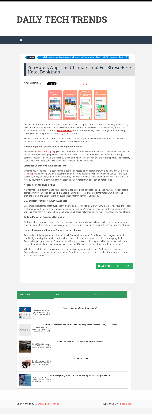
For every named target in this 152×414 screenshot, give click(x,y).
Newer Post (105, 265)
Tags (58, 294)
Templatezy (125, 403)
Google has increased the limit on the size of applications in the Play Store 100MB (80, 324)
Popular (24, 294)
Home (31, 57)
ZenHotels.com (64, 130)
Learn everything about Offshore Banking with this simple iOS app (80, 375)
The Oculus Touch (80, 358)
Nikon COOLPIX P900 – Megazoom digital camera (80, 341)
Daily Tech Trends (62, 19)
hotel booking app (47, 151)
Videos (96, 294)
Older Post (124, 265)
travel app (28, 173)
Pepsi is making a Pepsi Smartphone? (79, 308)
